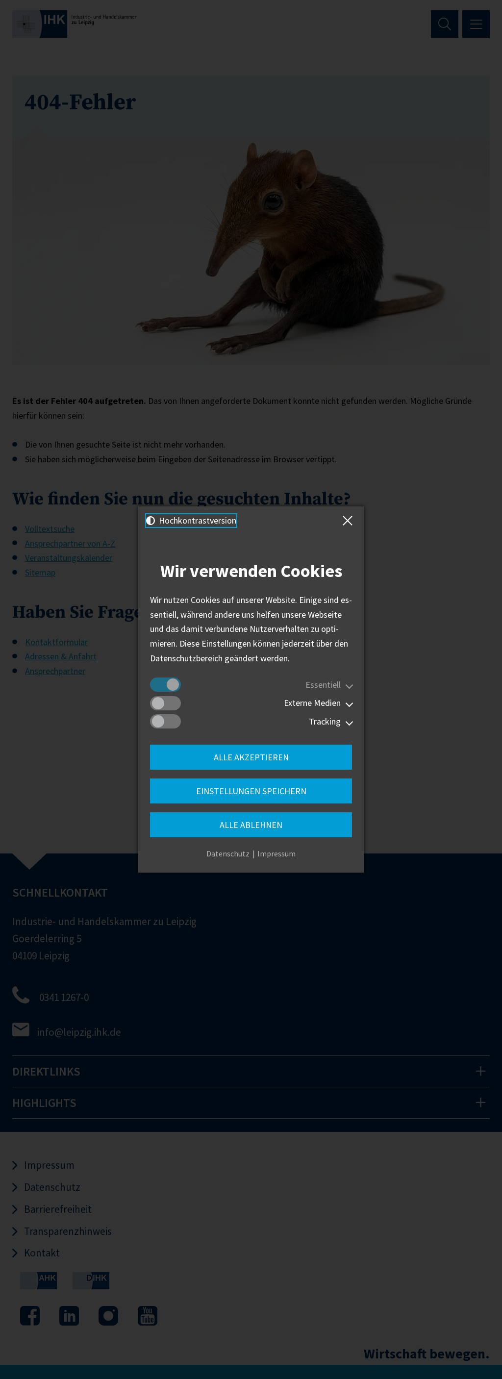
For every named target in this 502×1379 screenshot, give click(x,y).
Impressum (276, 853)
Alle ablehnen (251, 824)
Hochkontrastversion (196, 520)
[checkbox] (165, 684)
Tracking (325, 721)
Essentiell (323, 684)
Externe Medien (312, 702)
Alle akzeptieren (251, 757)
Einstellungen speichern (251, 791)
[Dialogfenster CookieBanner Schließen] (349, 520)
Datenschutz (228, 853)
